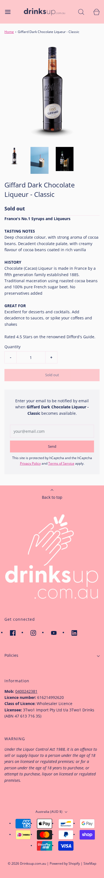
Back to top (52, 497)
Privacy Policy (30, 463)
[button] (14, 156)
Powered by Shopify (65, 863)
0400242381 (26, 691)
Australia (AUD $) (49, 811)
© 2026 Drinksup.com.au (27, 863)
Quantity (12, 346)
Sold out (52, 374)
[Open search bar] (81, 11)
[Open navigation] (7, 11)
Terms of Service (61, 463)
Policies (11, 655)
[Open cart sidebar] (96, 11)
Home (9, 31)
